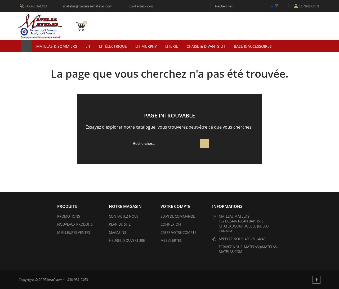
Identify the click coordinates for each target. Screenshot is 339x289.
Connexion (170, 224)
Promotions (68, 216)
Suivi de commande (177, 216)
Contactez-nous (139, 6)
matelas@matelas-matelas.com (85, 6)
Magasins (117, 232)
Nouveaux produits (75, 224)
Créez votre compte (178, 232)
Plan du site (120, 224)
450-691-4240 (36, 6)
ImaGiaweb (56, 279)
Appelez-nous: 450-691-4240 (242, 239)
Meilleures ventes (73, 232)
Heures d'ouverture (127, 240)
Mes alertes (171, 240)
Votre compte (175, 206)
